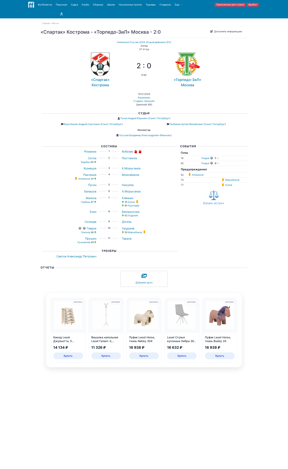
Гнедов (91, 228)
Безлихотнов (130, 211)
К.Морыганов (131, 168)
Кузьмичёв (84, 242)
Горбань (85, 201)
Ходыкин (133, 215)
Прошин (90, 238)
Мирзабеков (135, 232)
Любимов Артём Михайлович (186, 124)
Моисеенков (130, 174)
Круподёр (133, 205)
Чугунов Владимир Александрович (139, 135)
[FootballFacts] (31, 4)
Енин (93, 211)
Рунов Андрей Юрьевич (134, 118)
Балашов (90, 191)
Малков (91, 198)
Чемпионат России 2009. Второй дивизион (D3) (144, 42)
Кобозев (127, 151)
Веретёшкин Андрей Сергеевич (82, 124)
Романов (90, 151)
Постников (129, 158)
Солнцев (90, 221)
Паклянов (89, 174)
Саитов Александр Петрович (76, 256)
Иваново (166, 135)
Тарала (126, 238)
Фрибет (252, 4)
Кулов (131, 201)
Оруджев (128, 228)
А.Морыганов (131, 191)
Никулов (128, 185)
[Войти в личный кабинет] (61, 13)
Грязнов (85, 232)
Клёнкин (127, 198)
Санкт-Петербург (159, 118)
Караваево (144, 97)
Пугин (92, 185)
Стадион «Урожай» (144, 101)
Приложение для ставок (230, 4)
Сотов (92, 158)
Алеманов (84, 178)
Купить (68, 355)
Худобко (85, 162)
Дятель (127, 221)
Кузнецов (90, 168)
